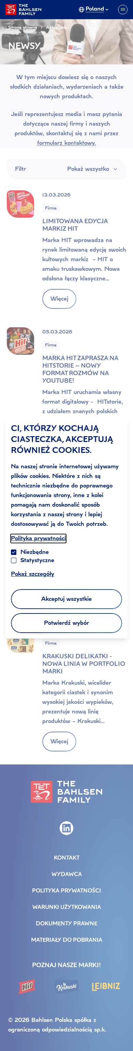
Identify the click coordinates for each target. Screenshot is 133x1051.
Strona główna (22, 27)
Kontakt (66, 858)
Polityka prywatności (38, 538)
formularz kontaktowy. (66, 143)
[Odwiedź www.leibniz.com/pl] (106, 987)
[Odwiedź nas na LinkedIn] (66, 828)
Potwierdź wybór (66, 622)
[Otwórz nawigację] (123, 9)
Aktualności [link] (57, 27)
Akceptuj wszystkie (66, 599)
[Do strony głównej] (23, 9)
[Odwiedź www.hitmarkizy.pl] (27, 987)
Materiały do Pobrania (66, 940)
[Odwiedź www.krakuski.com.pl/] (66, 987)
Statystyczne (37, 560)
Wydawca (66, 874)
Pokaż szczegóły (32, 574)
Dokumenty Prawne (66, 924)
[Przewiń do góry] (119, 1032)
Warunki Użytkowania (66, 907)
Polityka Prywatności (66, 891)
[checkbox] (13, 560)
